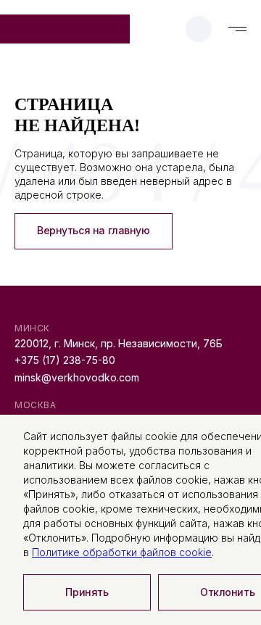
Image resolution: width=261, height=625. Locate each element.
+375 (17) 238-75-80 (64, 360)
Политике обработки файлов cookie (122, 552)
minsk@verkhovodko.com (76, 377)
